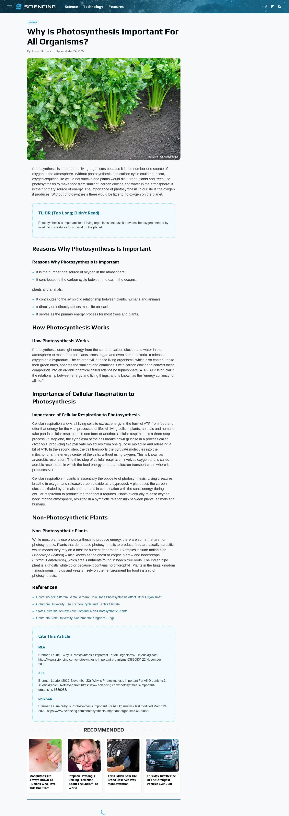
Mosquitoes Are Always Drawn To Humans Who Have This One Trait (42, 782)
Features (116, 7)
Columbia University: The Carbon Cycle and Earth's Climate (78, 604)
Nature (33, 22)
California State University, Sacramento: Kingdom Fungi (75, 618)
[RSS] (279, 7)
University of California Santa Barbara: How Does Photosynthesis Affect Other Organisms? (99, 597)
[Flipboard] (272, 7)
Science (71, 7)
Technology (93, 7)
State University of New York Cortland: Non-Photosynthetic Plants (81, 611)
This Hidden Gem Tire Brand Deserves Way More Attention (122, 780)
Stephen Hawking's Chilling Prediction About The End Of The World (83, 782)
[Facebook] (266, 7)
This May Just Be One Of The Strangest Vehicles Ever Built (161, 780)
